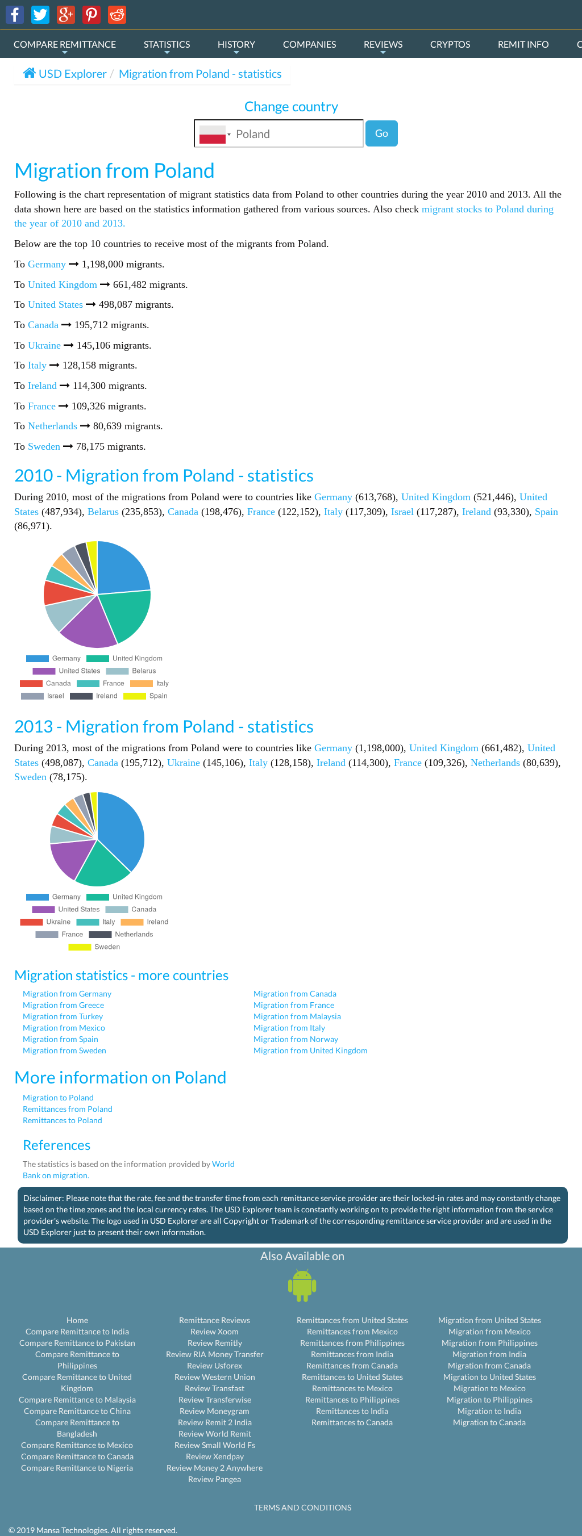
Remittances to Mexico (352, 1388)
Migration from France (293, 1005)
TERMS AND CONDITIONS (302, 1507)
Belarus (103, 511)
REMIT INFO (523, 44)
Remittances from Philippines (352, 1342)
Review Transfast (214, 1388)
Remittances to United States (352, 1377)
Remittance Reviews (214, 1320)
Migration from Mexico (64, 1027)
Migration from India (489, 1354)
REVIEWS (383, 44)
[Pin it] (91, 14)
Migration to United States (489, 1377)
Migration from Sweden (64, 1050)
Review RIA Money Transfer (215, 1354)
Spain (546, 511)
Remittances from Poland (68, 1109)
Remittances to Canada (352, 1422)
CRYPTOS (450, 44)
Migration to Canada (489, 1422)
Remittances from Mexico (352, 1331)
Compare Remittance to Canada (77, 1456)
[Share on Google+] (66, 14)
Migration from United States (489, 1320)
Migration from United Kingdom (310, 1050)
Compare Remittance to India (77, 1331)
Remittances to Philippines (352, 1399)
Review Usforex (214, 1365)
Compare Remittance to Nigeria (77, 1467)
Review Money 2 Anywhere (215, 1467)
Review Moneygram (215, 1411)
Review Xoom (214, 1331)
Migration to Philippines (490, 1399)
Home (77, 1320)
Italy (37, 365)
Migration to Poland (58, 1097)
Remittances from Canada (352, 1365)
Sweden (44, 446)
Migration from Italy (289, 1027)
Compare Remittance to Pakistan (77, 1342)
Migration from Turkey (63, 1016)
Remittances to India (352, 1411)
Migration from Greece (63, 1005)
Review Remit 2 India (215, 1422)
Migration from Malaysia (297, 1016)
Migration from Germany (67, 993)
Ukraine (44, 345)
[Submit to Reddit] (117, 14)
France (42, 406)
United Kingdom (62, 284)
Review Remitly (215, 1342)
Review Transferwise (214, 1399)
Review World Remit (214, 1433)
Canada (43, 324)
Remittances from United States (352, 1320)
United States (55, 304)
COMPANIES (309, 44)
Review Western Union (214, 1377)
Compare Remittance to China (77, 1411)
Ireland (42, 385)
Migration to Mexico (490, 1388)
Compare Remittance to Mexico (77, 1445)
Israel (402, 511)
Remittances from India (352, 1354)
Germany (47, 264)
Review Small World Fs (214, 1445)
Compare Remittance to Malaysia (77, 1399)
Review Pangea (214, 1479)
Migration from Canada (294, 993)
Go (381, 133)
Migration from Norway (295, 1039)
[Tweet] (40, 14)
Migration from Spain (60, 1039)
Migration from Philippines (490, 1342)
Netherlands (52, 426)
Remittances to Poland (62, 1120)
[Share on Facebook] (15, 14)
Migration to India (489, 1411)
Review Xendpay (215, 1456)
